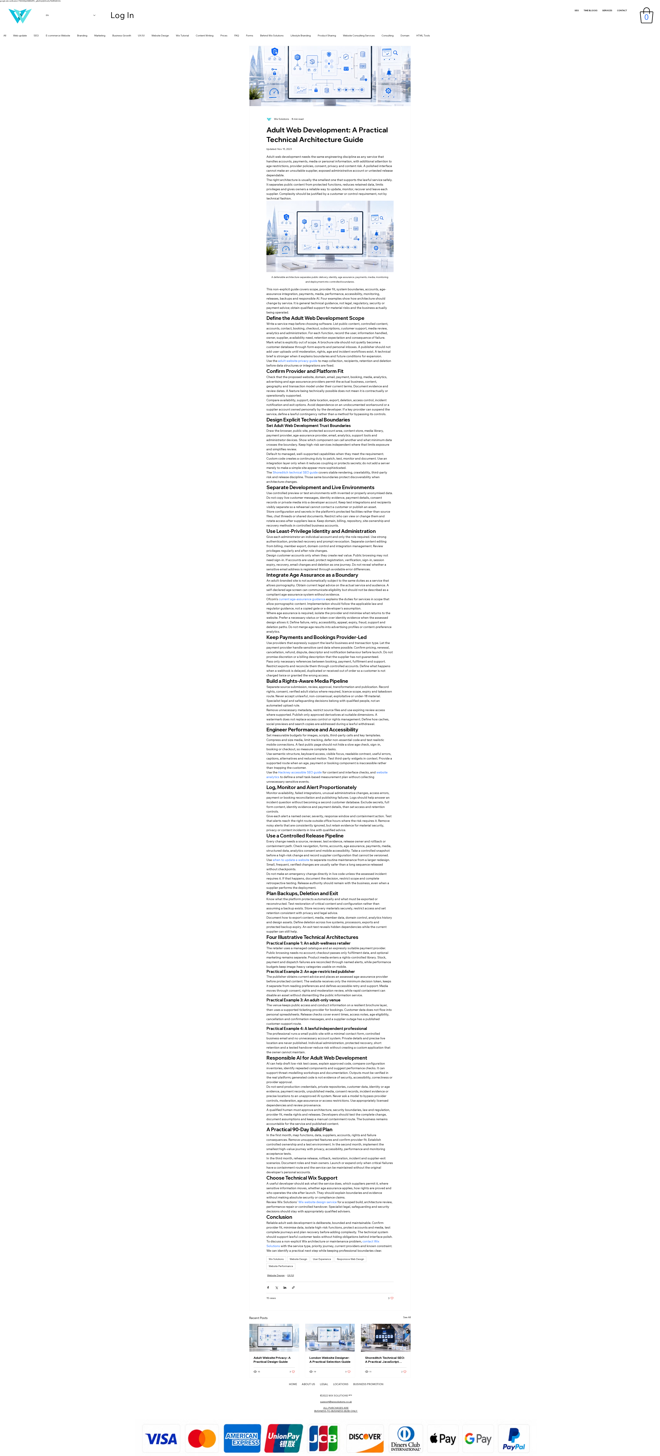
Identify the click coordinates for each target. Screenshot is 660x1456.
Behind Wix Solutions (272, 35)
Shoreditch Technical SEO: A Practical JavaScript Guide (385, 1360)
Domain (404, 35)
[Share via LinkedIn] (285, 1287)
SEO (36, 35)
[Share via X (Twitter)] (276, 1287)
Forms (249, 35)
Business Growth (121, 35)
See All (407, 1317)
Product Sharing (327, 35)
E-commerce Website (58, 35)
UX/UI (141, 35)
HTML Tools (423, 35)
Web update (20, 35)
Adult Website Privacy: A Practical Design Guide (272, 1360)
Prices (223, 35)
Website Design (160, 35)
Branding (82, 35)
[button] (646, 15)
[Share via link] (293, 1287)
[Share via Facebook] (268, 1287)
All (4, 35)
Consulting (388, 35)
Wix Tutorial (182, 35)
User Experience (322, 1259)
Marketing (99, 35)
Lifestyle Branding (300, 35)
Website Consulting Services (359, 35)
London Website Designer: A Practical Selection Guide (329, 1360)
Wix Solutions (276, 1259)
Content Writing (204, 35)
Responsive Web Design (350, 1259)
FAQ (236, 35)
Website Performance (281, 1266)
